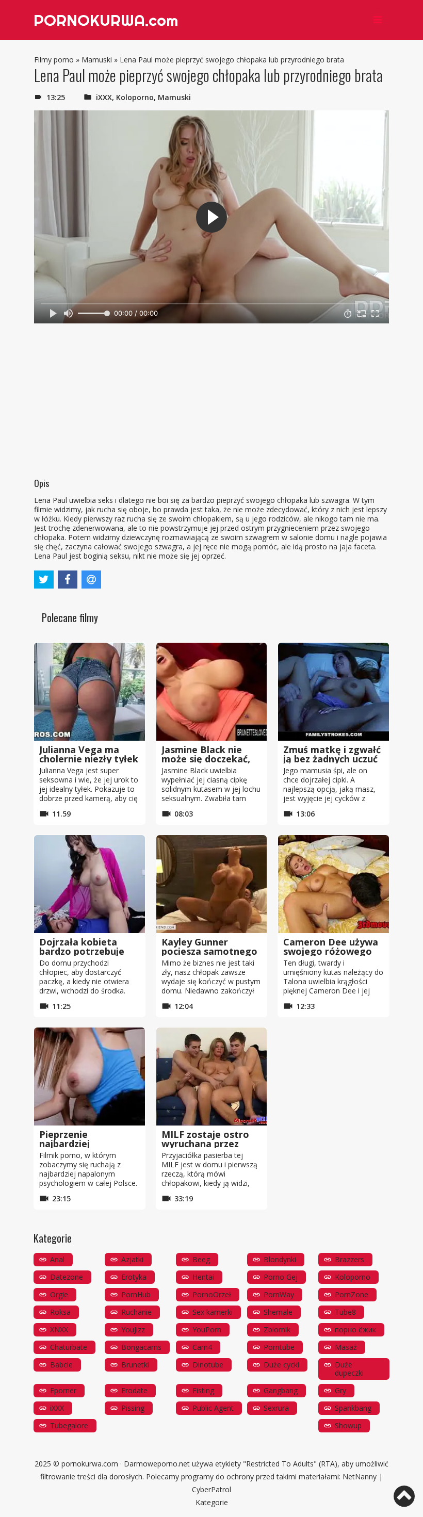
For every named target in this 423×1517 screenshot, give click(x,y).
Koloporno (135, 97)
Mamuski (97, 59)
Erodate (134, 1390)
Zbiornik (277, 1329)
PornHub (136, 1294)
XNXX (59, 1329)
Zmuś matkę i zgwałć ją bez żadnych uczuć (332, 754)
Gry (340, 1390)
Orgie (59, 1294)
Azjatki (132, 1259)
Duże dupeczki (349, 1369)
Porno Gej (281, 1277)
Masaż (346, 1347)
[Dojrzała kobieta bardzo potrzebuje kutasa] (89, 884)
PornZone (351, 1294)
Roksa (60, 1312)
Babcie (61, 1364)
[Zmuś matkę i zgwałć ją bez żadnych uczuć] (333, 692)
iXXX (104, 97)
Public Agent (213, 1408)
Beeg (201, 1259)
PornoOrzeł (211, 1294)
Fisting (203, 1390)
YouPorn (206, 1329)
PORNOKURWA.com (106, 20)
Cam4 (202, 1347)
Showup (348, 1425)
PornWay (279, 1294)
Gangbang (281, 1390)
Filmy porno (54, 59)
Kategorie (212, 1502)
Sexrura (276, 1408)
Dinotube (207, 1364)
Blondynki (280, 1259)
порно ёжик (355, 1329)
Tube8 (345, 1312)
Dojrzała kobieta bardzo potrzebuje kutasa (81, 951)
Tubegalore (69, 1425)
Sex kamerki (212, 1312)
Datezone (66, 1277)
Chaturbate (68, 1347)
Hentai (203, 1277)
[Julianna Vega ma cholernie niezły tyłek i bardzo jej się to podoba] (89, 692)
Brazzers (349, 1259)
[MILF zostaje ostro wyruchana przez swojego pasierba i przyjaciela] (211, 1076)
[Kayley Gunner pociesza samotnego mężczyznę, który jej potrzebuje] (211, 884)
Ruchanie (136, 1312)
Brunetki (135, 1364)
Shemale (278, 1312)
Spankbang (353, 1408)
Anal (57, 1259)
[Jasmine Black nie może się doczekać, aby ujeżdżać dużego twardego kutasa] (211, 692)
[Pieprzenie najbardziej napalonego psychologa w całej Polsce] (89, 1076)
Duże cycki (281, 1364)
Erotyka (134, 1277)
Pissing (132, 1408)
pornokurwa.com (89, 1464)
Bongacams (141, 1347)
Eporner (63, 1390)
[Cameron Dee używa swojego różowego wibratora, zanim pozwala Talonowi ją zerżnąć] (333, 884)
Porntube (279, 1347)
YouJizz (133, 1329)
